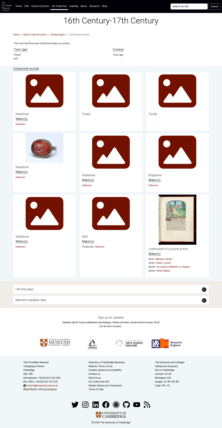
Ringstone (155, 175)
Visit (26, 6)
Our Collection (59, 6)
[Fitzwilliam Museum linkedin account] (106, 404)
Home (19, 6)
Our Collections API (98, 381)
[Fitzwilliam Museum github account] (127, 404)
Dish (85, 236)
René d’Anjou (163, 270)
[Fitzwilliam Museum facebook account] (96, 404)
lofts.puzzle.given (47, 389)
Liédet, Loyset (163, 262)
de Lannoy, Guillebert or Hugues (173, 266)
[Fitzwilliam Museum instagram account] (85, 404)
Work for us (94, 377)
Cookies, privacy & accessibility (105, 370)
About (83, 6)
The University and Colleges (170, 362)
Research (94, 6)
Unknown (20, 124)
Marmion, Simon (164, 259)
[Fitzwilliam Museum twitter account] (75, 404)
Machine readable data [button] (31, 300)
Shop (104, 6)
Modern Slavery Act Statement (105, 385)
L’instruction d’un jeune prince (168, 249)
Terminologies (57, 34)
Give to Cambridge (164, 370)
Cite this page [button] (24, 289)
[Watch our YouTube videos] (137, 404)
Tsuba (86, 114)
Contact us (94, 374)
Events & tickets (40, 6)
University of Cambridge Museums (106, 362)
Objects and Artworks (34, 34)
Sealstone (22, 114)
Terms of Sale (96, 389)
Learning (73, 6)
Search (214, 6)
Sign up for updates (111, 317)
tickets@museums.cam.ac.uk (42, 385)
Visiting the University (166, 366)
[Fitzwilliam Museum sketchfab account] (116, 404)
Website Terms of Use (100, 366)
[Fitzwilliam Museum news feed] (147, 404)
